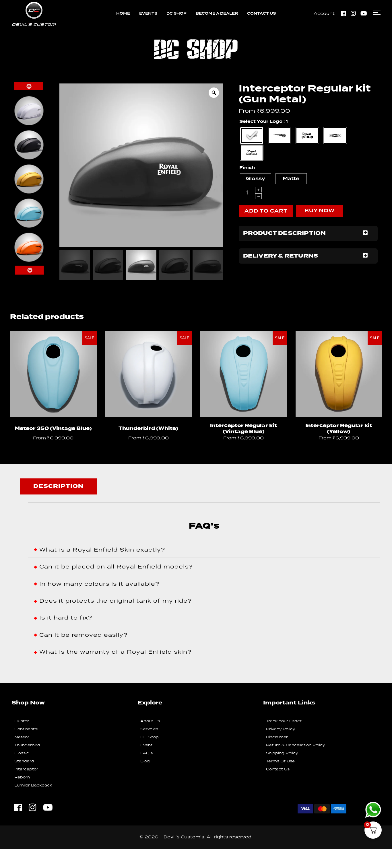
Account (324, 14)
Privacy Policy (280, 729)
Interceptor (26, 769)
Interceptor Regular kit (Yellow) (338, 429)
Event (146, 745)
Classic (21, 753)
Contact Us (278, 769)
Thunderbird (27, 745)
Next (29, 270)
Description (58, 486)
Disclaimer (277, 737)
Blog (145, 761)
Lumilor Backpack (33, 785)
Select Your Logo (260, 121)
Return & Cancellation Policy (295, 745)
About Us (150, 721)
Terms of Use (280, 761)
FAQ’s (146, 753)
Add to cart (266, 211)
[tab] (58, 486)
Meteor (21, 737)
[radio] (29, 110)
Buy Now (319, 211)
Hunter (21, 721)
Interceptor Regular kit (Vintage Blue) (243, 429)
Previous (28, 86)
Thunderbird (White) (148, 429)
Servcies (149, 729)
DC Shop (149, 737)
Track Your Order (284, 721)
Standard (24, 761)
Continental (26, 729)
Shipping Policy (282, 753)
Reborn (22, 777)
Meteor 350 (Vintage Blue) (53, 429)
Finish (247, 168)
